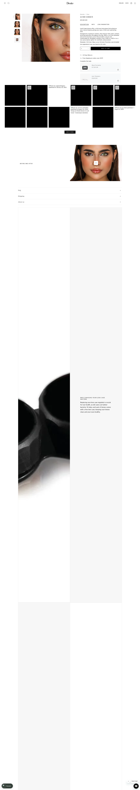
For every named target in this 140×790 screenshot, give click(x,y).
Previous (21, 37)
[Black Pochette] (85, 67)
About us (21, 202)
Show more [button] (70, 132)
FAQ (19, 190)
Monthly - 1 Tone (84, 14)
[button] (15, 95)
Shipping (21, 196)
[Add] (118, 69)
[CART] (135, 3)
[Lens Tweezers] (85, 78)
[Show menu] (4, 3)
